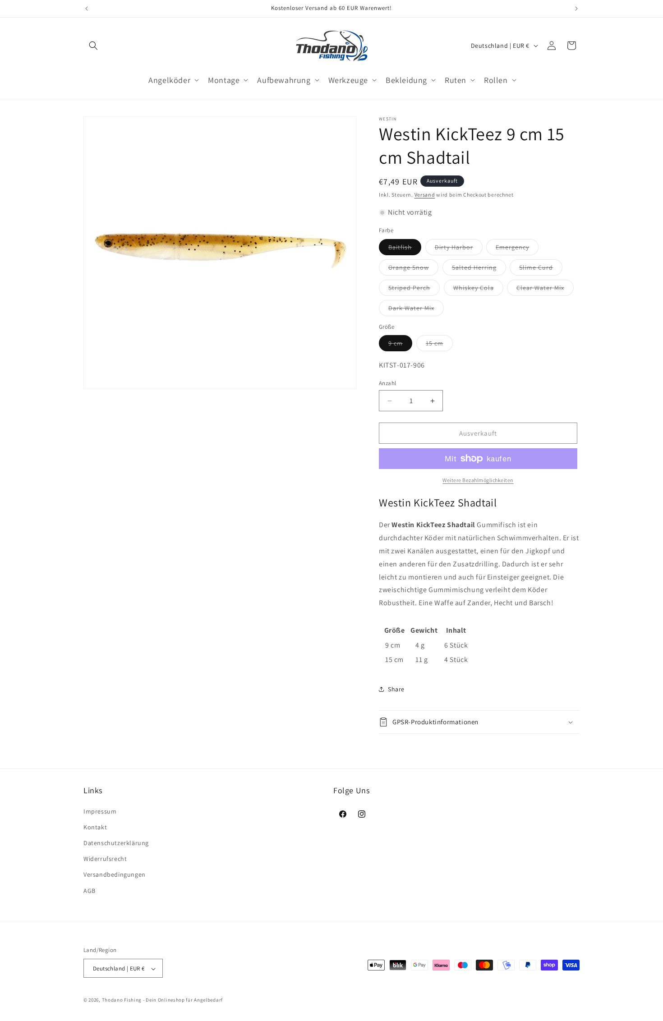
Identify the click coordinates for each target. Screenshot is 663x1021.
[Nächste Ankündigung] (576, 8)
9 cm (400, 345)
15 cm (439, 345)
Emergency (517, 249)
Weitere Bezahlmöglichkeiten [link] (478, 480)
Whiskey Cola (478, 289)
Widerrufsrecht (105, 859)
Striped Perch (414, 289)
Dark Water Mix (416, 310)
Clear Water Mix (545, 289)
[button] (93, 45)
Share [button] (396, 689)
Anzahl (387, 383)
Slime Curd (540, 269)
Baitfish (404, 249)
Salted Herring (479, 269)
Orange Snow (413, 269)
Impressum (99, 811)
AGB (89, 890)
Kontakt (95, 827)
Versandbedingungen (114, 874)
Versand (424, 194)
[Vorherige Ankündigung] (87, 8)
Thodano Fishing (122, 1000)
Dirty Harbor (459, 249)
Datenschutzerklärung (116, 842)
